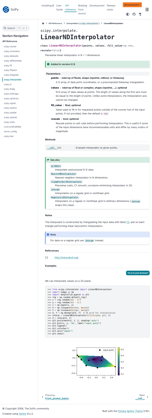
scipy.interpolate (12, 79)
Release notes (111, 7)
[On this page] (147, 9)
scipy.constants (12, 51)
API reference (70, 7)
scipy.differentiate (13, 60)
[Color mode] (128, 14)
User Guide (59, 7)
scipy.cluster (10, 46)
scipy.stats (9, 122)
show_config (10, 131)
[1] (127, 222)
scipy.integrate (11, 75)
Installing (47, 5)
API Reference (55, 23)
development (131, 4)
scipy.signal (10, 103)
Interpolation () (82, 23)
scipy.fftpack (10, 70)
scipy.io (8, 84)
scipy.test (9, 136)
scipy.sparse (10, 108)
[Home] (43, 23)
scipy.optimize (11, 98)
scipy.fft (8, 65)
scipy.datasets (11, 56)
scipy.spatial (10, 112)
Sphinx (22, 413)
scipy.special (10, 117)
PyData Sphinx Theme (130, 411)
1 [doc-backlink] (46, 257)
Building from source (82, 9)
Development (97, 5)
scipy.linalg (9, 89)
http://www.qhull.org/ (67, 257)
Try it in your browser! (138, 273)
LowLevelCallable (12, 126)
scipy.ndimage (11, 93)
